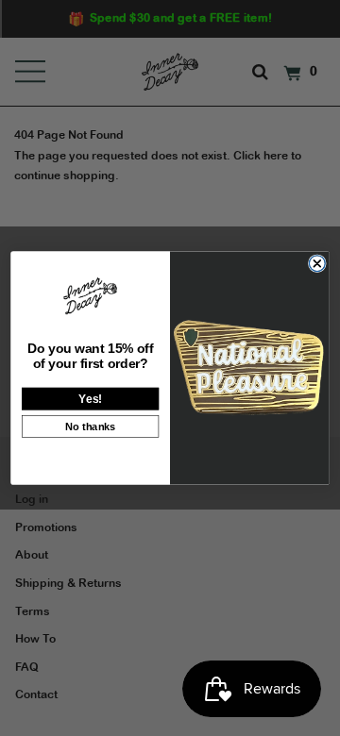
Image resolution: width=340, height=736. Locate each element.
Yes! (90, 398)
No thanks (90, 425)
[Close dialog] (317, 264)
